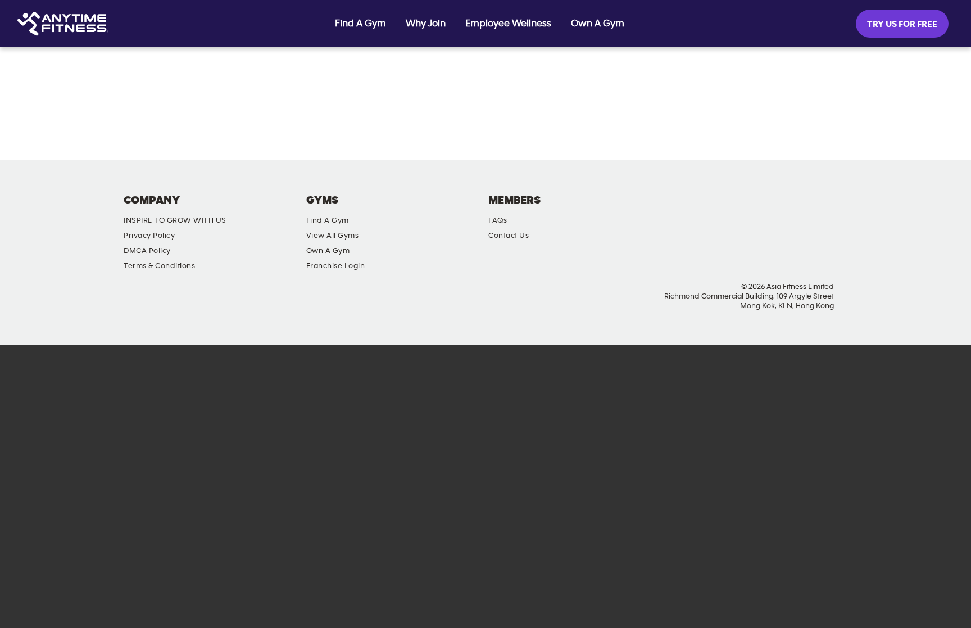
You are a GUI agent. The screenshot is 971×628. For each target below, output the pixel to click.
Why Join (426, 24)
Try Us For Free (902, 24)
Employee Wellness (508, 24)
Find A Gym (360, 24)
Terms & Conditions (159, 266)
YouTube (804, 209)
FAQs (497, 220)
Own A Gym (597, 24)
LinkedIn (836, 209)
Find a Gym (327, 220)
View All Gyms (332, 236)
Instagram (772, 209)
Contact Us (508, 236)
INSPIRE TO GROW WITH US (175, 220)
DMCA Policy (147, 251)
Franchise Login (335, 266)
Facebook (740, 209)
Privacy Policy (149, 236)
